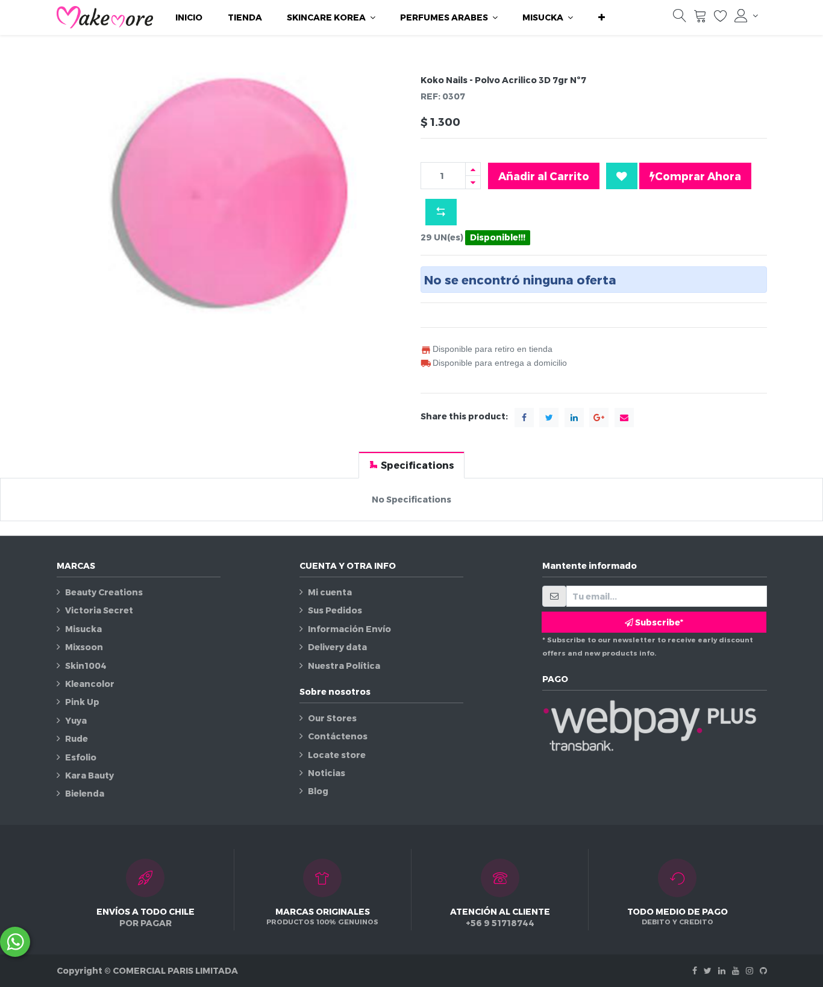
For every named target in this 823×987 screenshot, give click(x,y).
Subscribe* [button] (658, 622)
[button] (601, 17)
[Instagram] (749, 970)
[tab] (411, 464)
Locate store (337, 755)
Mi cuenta (330, 592)
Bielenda (84, 793)
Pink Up (82, 702)
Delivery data (337, 647)
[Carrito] (700, 18)
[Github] (763, 970)
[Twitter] (708, 970)
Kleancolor (89, 683)
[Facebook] (694, 970)
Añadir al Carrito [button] (543, 175)
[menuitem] (189, 17)
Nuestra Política (344, 665)
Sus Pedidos (335, 610)
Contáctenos (338, 736)
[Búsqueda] (679, 18)
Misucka (83, 629)
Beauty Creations (104, 592)
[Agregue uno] (473, 169)
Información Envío (349, 629)
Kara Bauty (89, 775)
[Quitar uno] (473, 182)
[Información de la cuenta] (746, 15)
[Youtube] (735, 970)
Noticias (326, 773)
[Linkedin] (721, 970)
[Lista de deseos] (720, 18)
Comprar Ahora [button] (698, 175)
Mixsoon (84, 647)
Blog (318, 791)
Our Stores (332, 718)
